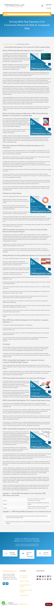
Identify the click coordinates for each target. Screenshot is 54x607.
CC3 (26, 577)
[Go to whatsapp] (3, 603)
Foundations (22, 590)
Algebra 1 (28, 584)
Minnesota (22, 591)
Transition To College (24, 581)
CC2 (23, 577)
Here (48, 554)
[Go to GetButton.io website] (3, 605)
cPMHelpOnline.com (10, 571)
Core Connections (11, 44)
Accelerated (28, 590)
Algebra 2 (22, 586)
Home (4, 44)
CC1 (21, 577)
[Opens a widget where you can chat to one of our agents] (49, 604)
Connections (22, 584)
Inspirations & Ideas (24, 595)
